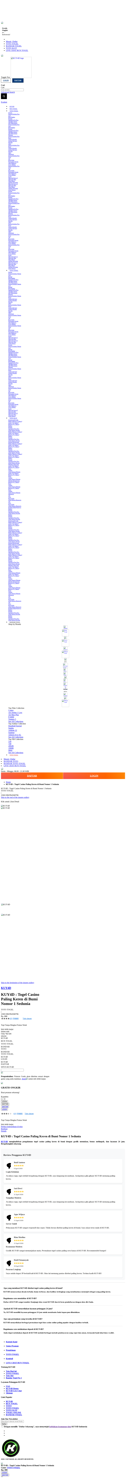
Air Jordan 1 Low (15, 712)
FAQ (8, 1386)
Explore (4, 102)
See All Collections (15, 721)
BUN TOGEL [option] (6, 1041)
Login (6, 80)
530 (9, 741)
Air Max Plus (13, 715)
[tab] (63, 102)
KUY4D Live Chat (14, 1391)
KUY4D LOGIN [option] (4, 1058)
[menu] (63, 430)
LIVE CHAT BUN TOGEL (17, 50)
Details (3, 1131)
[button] (6, 908)
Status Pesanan (12, 1346)
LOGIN (94, 775)
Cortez (11, 710)
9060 (10, 750)
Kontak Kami (11, 1342)
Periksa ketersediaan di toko (12, 1127)
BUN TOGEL (12, 1404)
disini (24, 1079)
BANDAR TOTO (11, 761)
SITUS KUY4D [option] (7, 1067)
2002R (11, 746)
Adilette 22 (12, 730)
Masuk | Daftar (11, 41)
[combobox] (12, 90)
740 (9, 744)
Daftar (17, 80)
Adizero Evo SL (14, 735)
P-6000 (11, 717)
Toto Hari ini (11, 1371)
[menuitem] (12, 106)
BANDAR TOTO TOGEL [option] (7, 1053)
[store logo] (21, 77)
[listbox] (25, 1052)
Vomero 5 (12, 719)
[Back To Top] (2, 1476)
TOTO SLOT (11, 48)
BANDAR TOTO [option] (5, 1048)
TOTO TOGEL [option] (7, 1044)
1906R (11, 748)
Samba (11, 728)
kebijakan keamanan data (60, 1427)
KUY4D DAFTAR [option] (5, 1063)
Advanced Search (8, 92)
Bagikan (4, 1129)
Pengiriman (11, 1350)
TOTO (9, 1406)
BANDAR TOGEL (14, 46)
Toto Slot (9, 1376)
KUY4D (4, 1142)
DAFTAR (32, 775)
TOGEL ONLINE (13, 1412)
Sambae (11, 733)
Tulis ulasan (27, 1018)
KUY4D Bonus (12, 1388)
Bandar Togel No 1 (14, 1378)
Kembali (9, 1359)
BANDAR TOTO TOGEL (14, 763)
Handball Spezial (15, 726)
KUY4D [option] (4, 1038)
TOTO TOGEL (12, 44)
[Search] (4, 96)
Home (8, 782)
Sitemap (9, 1393)
